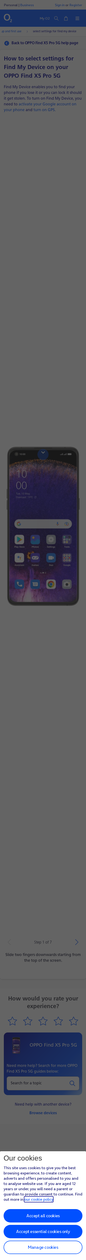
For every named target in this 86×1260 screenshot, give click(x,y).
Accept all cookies (43, 1216)
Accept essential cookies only (43, 1231)
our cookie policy (38, 1199)
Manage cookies (43, 1247)
